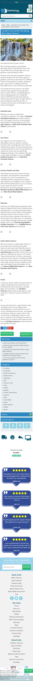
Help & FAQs (16, 611)
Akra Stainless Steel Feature (16, 267)
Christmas (6, 368)
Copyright (16, 636)
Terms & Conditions (16, 631)
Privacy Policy (16, 633)
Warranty (16, 622)
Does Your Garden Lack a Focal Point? (14, 343)
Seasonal (6, 395)
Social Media (7, 400)
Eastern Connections (16, 659)
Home (3, 25)
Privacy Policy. (5, 679)
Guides (16, 614)
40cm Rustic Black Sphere (13, 192)
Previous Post (7, 334)
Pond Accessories (16, 586)
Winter (5, 409)
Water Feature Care (16, 589)
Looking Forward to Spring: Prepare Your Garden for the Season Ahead (15, 354)
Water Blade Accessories (16, 591)
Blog (8, 25)
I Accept (29, 671)
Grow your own (8, 383)
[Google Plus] (27, 425)
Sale (16, 594)
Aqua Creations (16, 646)
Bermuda (16, 648)
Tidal (16, 657)
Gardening (6, 378)
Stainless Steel (16, 583)
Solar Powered (16, 581)
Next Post (25, 334)
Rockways (16, 662)
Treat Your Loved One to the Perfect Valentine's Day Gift (13, 358)
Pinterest (21, 598)
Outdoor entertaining (10, 392)
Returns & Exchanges (16, 620)
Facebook (12, 598)
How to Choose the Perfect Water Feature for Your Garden (15, 346)
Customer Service (16, 628)
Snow (5, 397)
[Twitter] (13, 425)
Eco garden (6, 371)
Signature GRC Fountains (16, 654)
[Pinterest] (20, 425)
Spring (5, 402)
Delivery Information (16, 617)
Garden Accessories (9, 373)
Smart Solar (16, 651)
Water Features (8, 404)
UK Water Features (13, 321)
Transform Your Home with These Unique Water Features (15, 350)
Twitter (16, 598)
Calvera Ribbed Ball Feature (13, 266)
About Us (16, 609)
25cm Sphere (5, 124)
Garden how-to (8, 375)
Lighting (5, 390)
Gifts (4, 380)
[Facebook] (6, 425)
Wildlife (5, 407)
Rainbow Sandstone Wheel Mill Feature (15, 190)
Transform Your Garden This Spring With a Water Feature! (15, 26)
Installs (5, 388)
